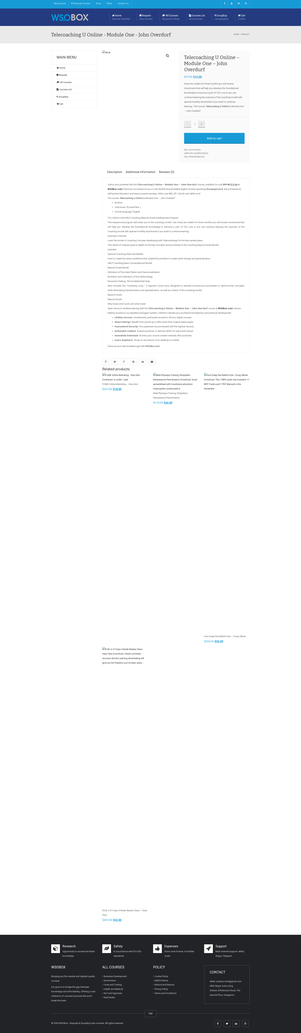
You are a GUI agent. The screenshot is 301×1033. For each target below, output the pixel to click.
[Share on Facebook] (105, 361)
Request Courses (81, 3)
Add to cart (214, 138)
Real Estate (109, 997)
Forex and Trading (113, 984)
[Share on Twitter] (114, 361)
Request (146, 17)
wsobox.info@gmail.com (229, 981)
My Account (60, 3)
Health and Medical (113, 989)
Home (121, 17)
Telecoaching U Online (217, 106)
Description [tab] (114, 172)
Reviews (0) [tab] (166, 172)
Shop (98, 3)
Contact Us (123, 3)
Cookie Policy (161, 976)
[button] (167, 56)
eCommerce (110, 980)
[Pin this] (133, 361)
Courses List (197, 17)
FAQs (109, 3)
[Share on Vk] (142, 361)
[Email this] (151, 361)
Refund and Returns (164, 984)
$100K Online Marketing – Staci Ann (120, 384)
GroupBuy (221, 17)
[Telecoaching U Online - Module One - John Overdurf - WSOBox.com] (69, 17)
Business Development (115, 976)
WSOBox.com (152, 346)
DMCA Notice (161, 980)
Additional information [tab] (140, 172)
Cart (241, 17)
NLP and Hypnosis (113, 993)
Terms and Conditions (165, 993)
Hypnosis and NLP (196, 157)
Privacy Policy (161, 989)
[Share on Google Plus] (124, 361)
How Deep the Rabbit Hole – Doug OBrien (225, 636)
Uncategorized (201, 153)
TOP (151, 1013)
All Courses (170, 17)
